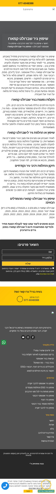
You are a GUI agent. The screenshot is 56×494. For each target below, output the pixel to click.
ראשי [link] (45, 43)
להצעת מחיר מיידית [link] (46, 491)
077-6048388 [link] (31, 300)
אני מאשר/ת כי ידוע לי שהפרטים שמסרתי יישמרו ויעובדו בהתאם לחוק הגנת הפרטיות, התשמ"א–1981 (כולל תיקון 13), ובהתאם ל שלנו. (28, 271)
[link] (28, 3)
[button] (8, 14)
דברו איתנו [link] (34, 297)
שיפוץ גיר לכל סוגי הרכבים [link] (29, 43)
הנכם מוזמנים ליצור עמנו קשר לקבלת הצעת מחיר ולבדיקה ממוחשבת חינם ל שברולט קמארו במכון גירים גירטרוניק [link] (28, 227)
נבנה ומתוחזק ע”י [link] (36, 464)
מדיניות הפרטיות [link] (46, 274)
